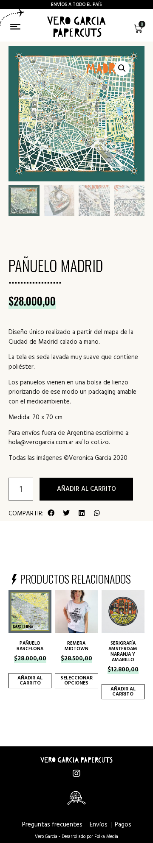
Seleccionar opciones (76, 680)
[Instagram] (76, 773)
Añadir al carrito (86, 488)
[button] (51, 513)
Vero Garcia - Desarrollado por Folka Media (76, 836)
